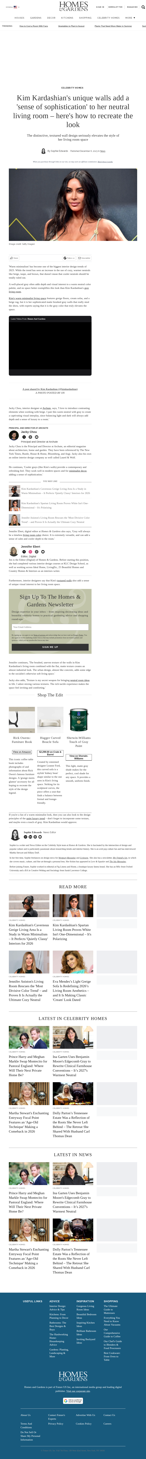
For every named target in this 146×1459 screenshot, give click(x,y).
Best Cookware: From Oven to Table (112, 1356)
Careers (107, 1423)
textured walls (64, 580)
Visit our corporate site (78, 1391)
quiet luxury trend (35, 818)
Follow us (70, 258)
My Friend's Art (120, 858)
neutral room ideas (80, 680)
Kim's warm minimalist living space (27, 298)
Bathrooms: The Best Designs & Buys (57, 1326)
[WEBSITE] (30, 437)
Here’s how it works (105, 162)
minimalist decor (77, 470)
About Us (26, 1415)
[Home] (10, 18)
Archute (46, 408)
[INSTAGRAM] (30, 552)
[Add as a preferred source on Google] (73, 1401)
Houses (20, 18)
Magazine (132, 7)
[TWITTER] (24, 437)
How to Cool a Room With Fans (34, 26)
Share (16, 258)
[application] (50, 345)
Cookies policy (84, 1423)
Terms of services (40, 635)
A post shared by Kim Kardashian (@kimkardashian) (50, 389)
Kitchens (67, 18)
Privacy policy (55, 1423)
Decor (51, 18)
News (102, 151)
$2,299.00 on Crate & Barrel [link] (50, 753)
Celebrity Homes (108, 18)
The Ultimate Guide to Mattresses (110, 1309)
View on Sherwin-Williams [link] (78, 757)
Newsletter (86, 258)
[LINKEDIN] (31, 837)
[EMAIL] (37, 437)
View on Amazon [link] (22, 752)
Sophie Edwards (59, 151)
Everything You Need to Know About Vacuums (112, 1321)
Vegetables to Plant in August (71, 26)
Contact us (109, 1415)
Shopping (85, 18)
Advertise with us (85, 1415)
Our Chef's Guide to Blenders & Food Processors (113, 1345)
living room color (32, 535)
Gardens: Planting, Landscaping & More (59, 1353)
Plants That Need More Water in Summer (113, 26)
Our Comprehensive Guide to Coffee (112, 1333)
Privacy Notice (78, 635)
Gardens (36, 18)
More (129, 18)
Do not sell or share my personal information (30, 1436)
